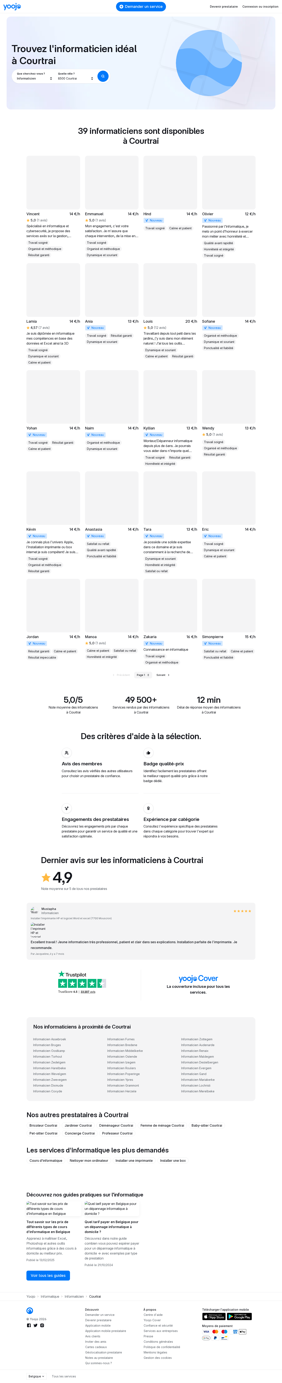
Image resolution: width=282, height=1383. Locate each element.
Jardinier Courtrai (78, 1125)
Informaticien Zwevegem (50, 1079)
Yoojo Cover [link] (152, 1320)
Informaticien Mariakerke (198, 1079)
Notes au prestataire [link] (99, 1357)
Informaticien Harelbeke (49, 1068)
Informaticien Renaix (195, 1050)
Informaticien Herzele (121, 1091)
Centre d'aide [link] (153, 1314)
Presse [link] (148, 1336)
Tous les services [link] (64, 1376)
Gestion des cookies (158, 1357)
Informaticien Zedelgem (49, 1062)
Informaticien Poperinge (123, 1074)
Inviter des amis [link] (95, 1341)
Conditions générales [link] (158, 1341)
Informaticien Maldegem (197, 1056)
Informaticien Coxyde (47, 1091)
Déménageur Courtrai (116, 1125)
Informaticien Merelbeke (197, 1091)
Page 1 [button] (141, 675)
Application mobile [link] (98, 1325)
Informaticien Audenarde (197, 1045)
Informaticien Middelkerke (125, 1050)
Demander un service (144, 6)
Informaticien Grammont (123, 1085)
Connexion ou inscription (260, 6)
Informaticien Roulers (121, 1068)
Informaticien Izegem (121, 1062)
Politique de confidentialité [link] (162, 1347)
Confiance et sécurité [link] (158, 1325)
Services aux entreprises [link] (161, 1331)
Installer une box (173, 1160)
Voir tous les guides (48, 1275)
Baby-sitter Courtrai (207, 1125)
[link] (53, 207)
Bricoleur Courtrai (43, 1125)
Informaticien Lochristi (195, 1085)
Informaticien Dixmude (48, 1085)
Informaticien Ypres (120, 1079)
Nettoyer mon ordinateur (89, 1160)
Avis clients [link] (92, 1336)
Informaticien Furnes (121, 1039)
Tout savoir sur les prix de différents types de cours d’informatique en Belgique (48, 1227)
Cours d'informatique (46, 1160)
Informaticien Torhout (47, 1056)
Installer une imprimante (134, 1160)
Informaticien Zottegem (196, 1039)
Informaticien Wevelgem (49, 1074)
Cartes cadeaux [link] (96, 1347)
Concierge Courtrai (80, 1133)
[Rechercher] (103, 76)
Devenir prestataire (224, 6)
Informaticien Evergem (196, 1068)
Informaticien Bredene (122, 1045)
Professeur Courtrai (117, 1133)
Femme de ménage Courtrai (162, 1125)
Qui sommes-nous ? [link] (98, 1363)
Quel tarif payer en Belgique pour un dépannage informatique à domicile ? (112, 1227)
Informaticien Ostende (122, 1056)
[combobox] (35, 76)
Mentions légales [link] (155, 1352)
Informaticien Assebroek (49, 1039)
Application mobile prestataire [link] (105, 1331)
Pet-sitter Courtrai (43, 1133)
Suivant (160, 675)
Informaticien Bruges (47, 1045)
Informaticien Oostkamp (49, 1050)
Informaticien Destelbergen (199, 1062)
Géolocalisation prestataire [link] (103, 1352)
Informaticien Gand (193, 1074)
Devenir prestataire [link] (98, 1320)
